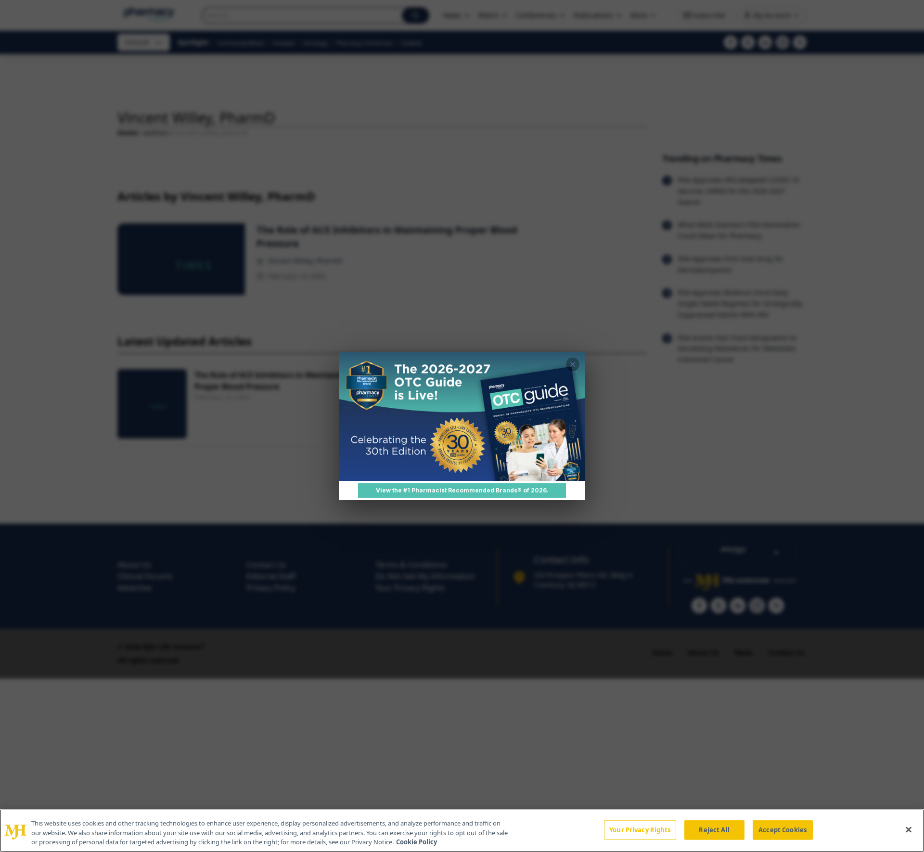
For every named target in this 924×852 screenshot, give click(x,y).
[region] (462, 830)
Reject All (714, 829)
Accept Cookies (782, 829)
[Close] (908, 829)
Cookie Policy (416, 842)
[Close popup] (572, 364)
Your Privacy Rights (639, 829)
